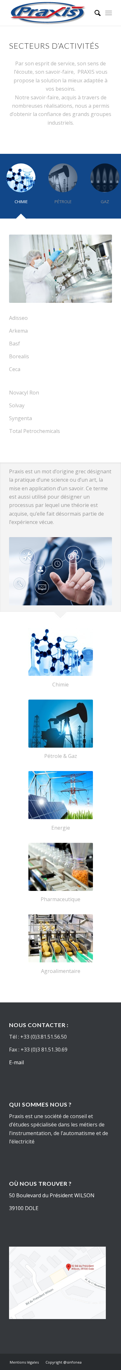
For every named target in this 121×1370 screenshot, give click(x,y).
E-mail (16, 1062)
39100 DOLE (23, 1208)
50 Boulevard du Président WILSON (52, 1195)
